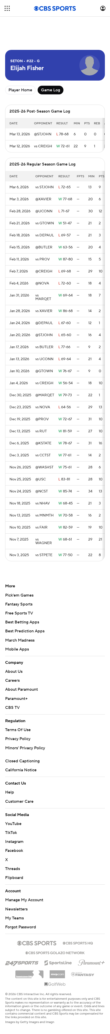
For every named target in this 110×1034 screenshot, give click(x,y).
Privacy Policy (17, 738)
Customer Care (19, 801)
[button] (7, 8)
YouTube (13, 823)
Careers (12, 680)
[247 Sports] (21, 961)
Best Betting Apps (22, 622)
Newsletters (16, 909)
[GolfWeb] (55, 984)
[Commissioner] (29, 972)
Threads (12, 868)
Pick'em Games (19, 595)
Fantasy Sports (18, 604)
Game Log (50, 90)
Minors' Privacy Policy (25, 748)
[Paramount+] (91, 961)
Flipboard (14, 877)
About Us (14, 671)
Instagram (14, 841)
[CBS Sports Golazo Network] (55, 952)
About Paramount (21, 689)
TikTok (11, 832)
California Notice (21, 770)
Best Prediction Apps (25, 631)
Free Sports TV (19, 613)
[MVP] (57, 972)
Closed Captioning (22, 761)
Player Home (20, 90)
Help (9, 792)
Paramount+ (16, 698)
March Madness (20, 640)
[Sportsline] (58, 962)
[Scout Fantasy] (83, 973)
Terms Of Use (18, 729)
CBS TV (12, 707)
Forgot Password (20, 927)
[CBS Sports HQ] (78, 942)
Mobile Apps (17, 649)
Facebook (14, 850)
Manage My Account (24, 900)
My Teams (14, 918)
